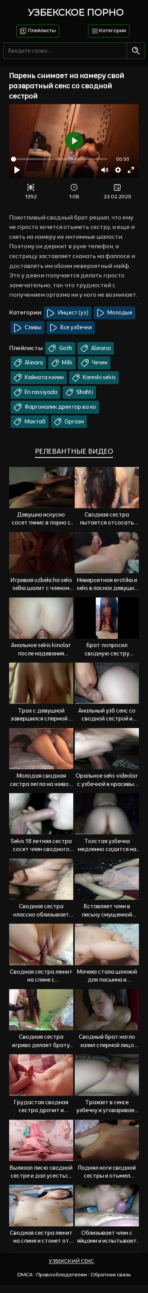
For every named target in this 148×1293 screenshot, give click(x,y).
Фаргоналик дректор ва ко (60, 406)
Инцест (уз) (72, 312)
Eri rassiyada (40, 392)
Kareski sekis (99, 377)
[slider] (59, 159)
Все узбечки (75, 327)
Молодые (119, 312)
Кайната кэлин (44, 377)
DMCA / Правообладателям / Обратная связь (74, 1274)
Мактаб (35, 421)
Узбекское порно (76, 12)
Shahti (84, 392)
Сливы (32, 327)
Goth (65, 348)
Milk (66, 362)
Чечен (99, 362)
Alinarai (100, 348)
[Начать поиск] (136, 50)
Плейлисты (41, 30)
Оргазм (73, 421)
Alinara (33, 362)
